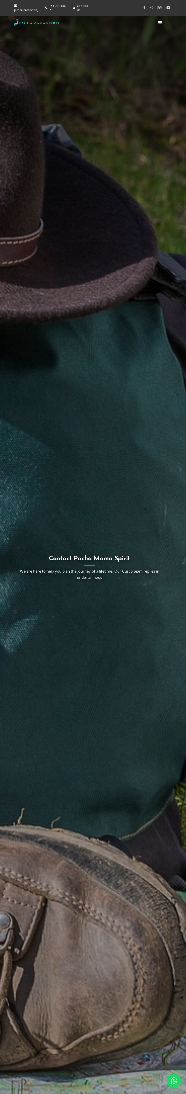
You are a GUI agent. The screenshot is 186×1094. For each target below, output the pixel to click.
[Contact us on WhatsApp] (174, 1081)
